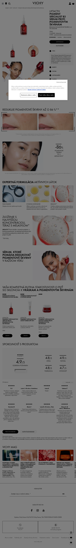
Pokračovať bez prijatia (61, 82)
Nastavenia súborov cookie (28, 95)
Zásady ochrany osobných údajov (37, 89)
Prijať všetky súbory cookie (46, 95)
